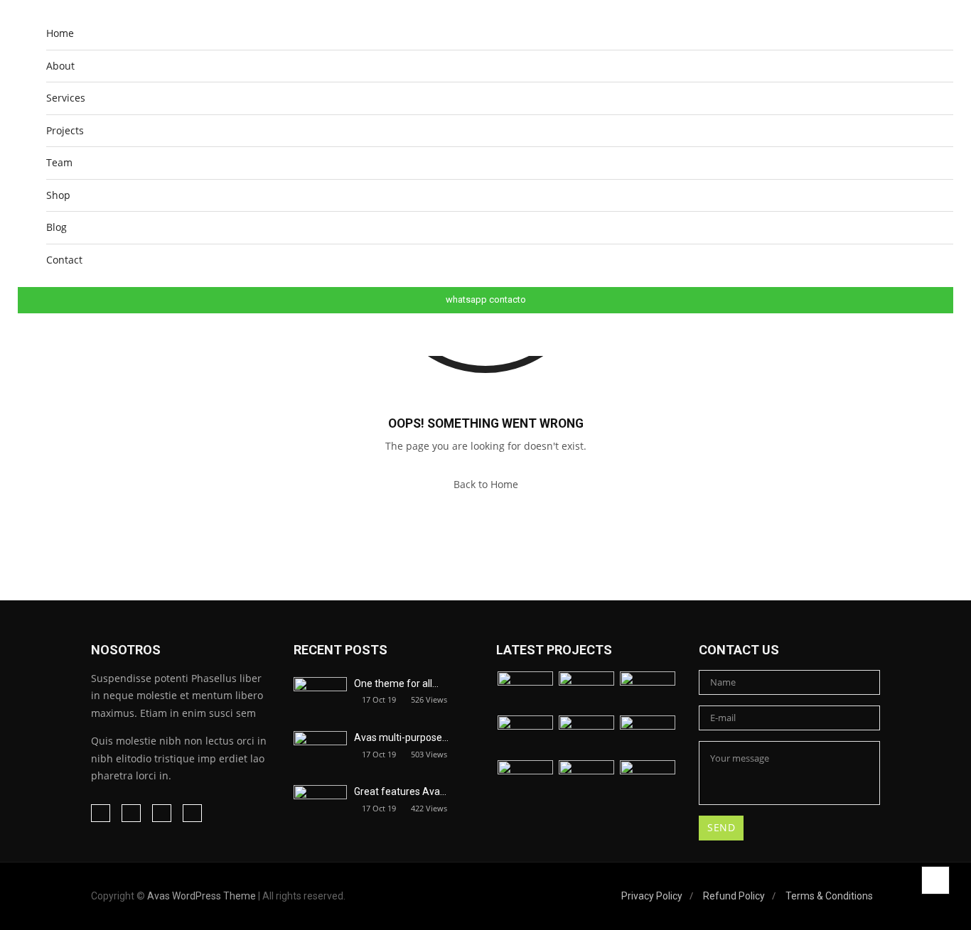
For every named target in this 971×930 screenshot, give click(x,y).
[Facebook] (100, 813)
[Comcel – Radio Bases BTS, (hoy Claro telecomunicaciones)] (647, 692)
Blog (56, 227)
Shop (58, 195)
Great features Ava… (400, 791)
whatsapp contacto (486, 299)
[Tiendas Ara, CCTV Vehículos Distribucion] (586, 692)
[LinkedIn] (131, 813)
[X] (161, 813)
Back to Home (486, 484)
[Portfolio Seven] (525, 781)
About (60, 65)
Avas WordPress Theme (201, 896)
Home (60, 33)
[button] (941, 327)
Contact (64, 259)
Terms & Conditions (829, 896)
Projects (65, 130)
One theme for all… (396, 683)
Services (65, 97)
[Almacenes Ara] (525, 692)
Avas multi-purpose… (401, 737)
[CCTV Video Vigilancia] (586, 736)
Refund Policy (734, 896)
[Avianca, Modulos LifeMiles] (525, 736)
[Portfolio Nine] (647, 781)
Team (59, 162)
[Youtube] (192, 813)
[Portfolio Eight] (586, 781)
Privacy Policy (651, 896)
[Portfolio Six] (647, 736)
